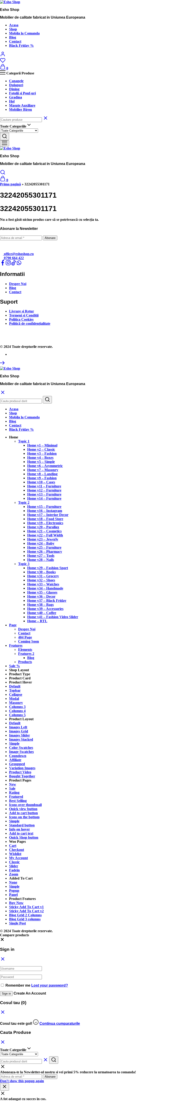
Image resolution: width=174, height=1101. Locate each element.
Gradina (15, 97)
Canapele (16, 81)
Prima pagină (10, 184)
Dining (14, 89)
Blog (12, 37)
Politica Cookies (21, 319)
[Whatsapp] (19, 264)
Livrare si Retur (21, 311)
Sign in (6, 993)
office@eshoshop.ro (18, 254)
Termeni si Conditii (24, 315)
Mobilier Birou (20, 109)
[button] (13, 437)
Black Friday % (21, 45)
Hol (11, 101)
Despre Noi (17, 284)
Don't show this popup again (22, 1081)
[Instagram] (8, 264)
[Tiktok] (13, 264)
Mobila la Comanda (24, 33)
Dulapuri (16, 85)
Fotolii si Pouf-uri (22, 93)
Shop (13, 29)
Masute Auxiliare (22, 105)
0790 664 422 (13, 258)
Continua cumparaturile (59, 1023)
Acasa (13, 25)
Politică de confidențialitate (29, 323)
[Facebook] (2, 264)
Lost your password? (49, 985)
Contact (15, 41)
